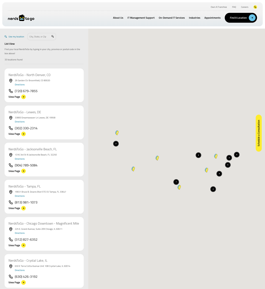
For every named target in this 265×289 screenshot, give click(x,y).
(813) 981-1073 (26, 202)
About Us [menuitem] (118, 18)
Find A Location (238, 18)
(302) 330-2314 (26, 128)
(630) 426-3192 (26, 276)
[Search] (52, 36)
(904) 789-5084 (26, 165)
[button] (157, 158)
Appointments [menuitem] (212, 18)
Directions (20, 84)
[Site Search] (255, 7)
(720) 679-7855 (26, 91)
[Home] (21, 18)
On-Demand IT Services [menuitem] (172, 18)
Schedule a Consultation (259, 133)
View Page (14, 96)
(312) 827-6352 (26, 239)
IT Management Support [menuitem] (141, 18)
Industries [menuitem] (194, 18)
